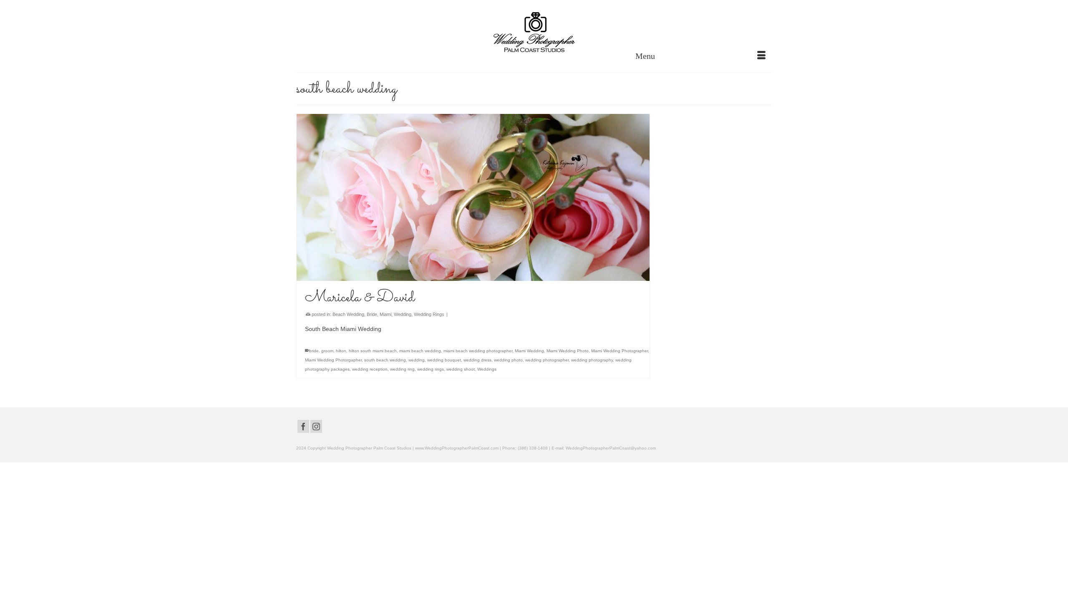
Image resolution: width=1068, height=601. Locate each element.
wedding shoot (460, 369)
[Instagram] (316, 426)
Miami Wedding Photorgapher (333, 360)
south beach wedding (385, 360)
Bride (372, 314)
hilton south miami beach (373, 350)
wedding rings (430, 369)
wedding (416, 360)
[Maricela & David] (473, 197)
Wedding (402, 314)
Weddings (486, 369)
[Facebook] (303, 426)
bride (314, 350)
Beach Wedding (348, 314)
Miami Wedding (529, 350)
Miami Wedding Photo (568, 350)
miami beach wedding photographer (477, 350)
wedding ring (402, 369)
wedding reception (370, 369)
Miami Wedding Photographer (619, 350)
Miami (385, 314)
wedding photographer (547, 360)
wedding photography (592, 360)
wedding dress (477, 360)
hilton (341, 350)
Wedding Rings (429, 314)
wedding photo (508, 360)
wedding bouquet (444, 360)
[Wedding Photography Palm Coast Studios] (534, 33)
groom (327, 350)
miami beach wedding (420, 350)
